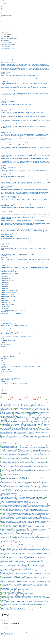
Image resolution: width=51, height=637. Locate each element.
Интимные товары (4, 381)
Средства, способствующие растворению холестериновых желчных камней (32, 69)
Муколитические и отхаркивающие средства (37, 216)
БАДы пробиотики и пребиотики (7, 280)
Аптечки (2, 349)
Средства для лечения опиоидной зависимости (31, 181)
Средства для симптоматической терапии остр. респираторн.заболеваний (17, 217)
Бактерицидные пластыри (34, 366)
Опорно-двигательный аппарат (7, 129)
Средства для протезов (19, 268)
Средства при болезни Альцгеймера (8, 182)
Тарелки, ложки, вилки (10, 322)
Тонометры (3, 346)
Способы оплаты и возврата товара (24, 632)
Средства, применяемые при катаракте (30, 88)
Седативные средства (38, 185)
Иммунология (4, 73)
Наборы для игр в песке (20, 310)
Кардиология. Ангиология (6, 132)
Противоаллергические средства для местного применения (34, 87)
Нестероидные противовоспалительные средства (32, 200)
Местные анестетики (45, 125)
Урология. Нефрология (6, 218)
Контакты (5, 3)
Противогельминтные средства (36, 204)
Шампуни (3, 248)
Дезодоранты (13, 241)
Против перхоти (26, 248)
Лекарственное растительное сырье (17, 142)
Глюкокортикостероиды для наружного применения (23, 120)
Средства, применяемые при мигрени (15, 183)
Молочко (5, 328)
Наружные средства (5, 130)
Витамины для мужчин (20, 93)
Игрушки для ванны (5, 310)
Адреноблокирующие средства (21, 134)
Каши (10, 313)
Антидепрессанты (45, 181)
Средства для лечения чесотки (22, 204)
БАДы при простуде (5, 306)
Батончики (3, 48)
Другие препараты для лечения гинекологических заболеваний (14, 227)
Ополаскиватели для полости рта (31, 268)
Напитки (2, 53)
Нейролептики (4, 183)
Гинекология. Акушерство (6, 225)
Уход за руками (8, 254)
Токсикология (3, 174)
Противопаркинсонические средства (32, 183)
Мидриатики (41, 88)
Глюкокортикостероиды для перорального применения (27, 199)
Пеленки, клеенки (33, 332)
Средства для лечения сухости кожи (42, 120)
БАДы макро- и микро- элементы (8, 274)
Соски (22, 322)
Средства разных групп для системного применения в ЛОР (23, 190)
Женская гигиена (4, 239)
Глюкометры (3, 334)
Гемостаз (3, 105)
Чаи (1, 55)
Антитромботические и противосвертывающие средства (13, 107)
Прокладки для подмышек (28, 254)
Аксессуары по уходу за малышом (8, 330)
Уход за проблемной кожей (15, 262)
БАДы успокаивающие (5, 302)
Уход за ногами (17, 252)
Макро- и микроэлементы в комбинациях (36, 92)
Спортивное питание (5, 46)
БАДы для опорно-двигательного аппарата (10, 292)
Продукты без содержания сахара (8, 44)
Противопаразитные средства (7, 202)
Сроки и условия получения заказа (8, 632)
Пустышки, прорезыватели (6, 316)
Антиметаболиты (22, 154)
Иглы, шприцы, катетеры (31, 376)
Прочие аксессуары (25, 332)
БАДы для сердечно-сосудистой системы (10, 290)
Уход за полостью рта (5, 265)
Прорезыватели (4, 318)
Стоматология (4, 168)
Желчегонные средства (42, 64)
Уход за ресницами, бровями (39, 262)
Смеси (16, 313)
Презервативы (4, 383)
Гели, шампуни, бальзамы (30, 259)
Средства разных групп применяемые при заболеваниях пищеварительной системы (25, 66)
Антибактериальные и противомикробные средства (34, 148)
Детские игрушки (4, 308)
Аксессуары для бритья (6, 243)
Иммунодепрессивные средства (16, 75)
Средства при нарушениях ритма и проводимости (36, 136)
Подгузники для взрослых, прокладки (17, 376)
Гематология (3, 102)
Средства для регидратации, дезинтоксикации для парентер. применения (30, 126)
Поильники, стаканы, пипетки (14, 378)
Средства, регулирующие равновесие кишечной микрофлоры (14, 70)
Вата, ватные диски (17, 238)
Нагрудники (17, 322)
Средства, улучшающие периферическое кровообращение (34, 138)
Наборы (2, 244)
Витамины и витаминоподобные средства (13, 94)
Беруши (2, 386)
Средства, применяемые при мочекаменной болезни (23, 223)
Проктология (3, 165)
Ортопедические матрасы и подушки (27, 353)
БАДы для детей (4, 276)
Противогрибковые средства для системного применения (13, 146)
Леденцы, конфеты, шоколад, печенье (9, 38)
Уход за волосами (4, 246)
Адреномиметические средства (35, 134)
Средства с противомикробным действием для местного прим (20, 171)
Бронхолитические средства (7, 214)
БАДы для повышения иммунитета (8, 304)
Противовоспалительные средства (17, 116)
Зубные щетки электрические (7, 268)
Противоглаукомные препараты (35, 83)
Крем (2, 328)
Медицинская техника (5, 344)
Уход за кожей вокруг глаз (27, 262)
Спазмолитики (12, 101)
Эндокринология (4, 156)
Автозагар (12, 252)
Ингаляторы (3, 342)
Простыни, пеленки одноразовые (8, 356)
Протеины (14, 48)
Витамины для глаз (22, 92)
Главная (2, 611)
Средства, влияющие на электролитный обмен (30, 207)
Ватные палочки (25, 238)
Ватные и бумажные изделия (7, 236)
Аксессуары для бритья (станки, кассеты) (10, 259)
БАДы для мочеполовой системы (8, 300)
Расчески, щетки (41, 332)
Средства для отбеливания (43, 267)
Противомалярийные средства (21, 147)
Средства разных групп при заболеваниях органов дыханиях (14, 216)
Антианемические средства (25, 104)
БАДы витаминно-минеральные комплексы (10, 271)
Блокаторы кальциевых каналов (7, 134)
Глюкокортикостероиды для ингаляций (21, 214)
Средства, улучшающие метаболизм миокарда (11, 138)
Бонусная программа (8, 633)
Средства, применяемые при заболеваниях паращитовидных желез (20, 161)
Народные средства (5, 140)
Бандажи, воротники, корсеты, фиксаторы (10, 353)
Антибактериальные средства (7, 234)
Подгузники (3, 314)
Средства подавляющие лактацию (14, 233)
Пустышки (10, 318)
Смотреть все (3, 442)
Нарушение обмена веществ (7, 205)
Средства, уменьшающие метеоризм (29, 64)
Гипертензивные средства (24, 135)
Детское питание (4, 311)
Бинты (2, 360)
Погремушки (12, 310)
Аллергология (4, 57)
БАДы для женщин (5, 282)
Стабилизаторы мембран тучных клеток (9, 61)
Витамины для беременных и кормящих (9, 92)
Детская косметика (5, 326)
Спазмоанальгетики (5, 101)
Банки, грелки (4, 358)
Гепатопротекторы (5, 64)
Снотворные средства (5, 179)
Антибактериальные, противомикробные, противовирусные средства (16, 144)
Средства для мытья (14, 328)
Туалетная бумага (9, 238)
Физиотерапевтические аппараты (8, 340)
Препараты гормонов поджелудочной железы (26, 162)
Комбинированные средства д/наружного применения (12, 112)
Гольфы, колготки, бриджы (6, 371)
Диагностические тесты (6, 369)
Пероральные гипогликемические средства (10, 163)
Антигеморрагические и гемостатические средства (17, 109)
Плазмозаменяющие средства (7, 126)
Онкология (3, 152)
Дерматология (4, 110)
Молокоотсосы (4, 325)
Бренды (6, 611)
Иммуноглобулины (5, 75)
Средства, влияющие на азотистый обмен (20, 221)
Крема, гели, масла (24, 325)
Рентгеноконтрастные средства (7, 98)
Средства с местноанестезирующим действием (11, 88)
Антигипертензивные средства (11, 135)
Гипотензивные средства (6, 139)
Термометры (3, 338)
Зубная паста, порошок (33, 328)
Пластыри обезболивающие (7, 366)
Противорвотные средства (14, 64)
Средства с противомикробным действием (22, 113)
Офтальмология (4, 81)
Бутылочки (3, 322)
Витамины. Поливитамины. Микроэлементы (10, 90)
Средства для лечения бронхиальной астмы (40, 214)
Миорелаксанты (20, 182)
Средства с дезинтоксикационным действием (15, 176)
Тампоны (7, 241)
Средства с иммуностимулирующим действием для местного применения (21, 191)
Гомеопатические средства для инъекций (27, 78)
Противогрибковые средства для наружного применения (18, 117)
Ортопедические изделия (6, 351)
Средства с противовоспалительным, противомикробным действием (21, 119)
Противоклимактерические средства (36, 227)
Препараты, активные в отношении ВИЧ (14, 148)
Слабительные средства (6, 65)
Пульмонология (4, 212)
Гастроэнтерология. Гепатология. (8, 62)
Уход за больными (5, 374)
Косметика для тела (5, 252)
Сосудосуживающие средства (12, 196)
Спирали (20, 383)
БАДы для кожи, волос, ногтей (7, 294)
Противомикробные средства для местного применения (13, 194)
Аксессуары (14, 318)
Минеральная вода (5, 40)
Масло (8, 328)
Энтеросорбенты (12, 69)
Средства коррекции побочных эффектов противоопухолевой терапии (34, 155)
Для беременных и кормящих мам (8, 323)
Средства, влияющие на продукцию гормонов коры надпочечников (15, 160)
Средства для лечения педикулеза (8, 204)
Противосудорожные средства (7, 186)
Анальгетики (3, 99)
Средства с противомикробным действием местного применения (28, 231)
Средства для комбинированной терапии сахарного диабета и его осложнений (31, 158)
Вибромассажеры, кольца (12, 383)
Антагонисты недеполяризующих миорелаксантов (29, 125)
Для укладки (32, 248)
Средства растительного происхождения (9, 154)
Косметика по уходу (5, 376)
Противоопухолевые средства (12, 155)
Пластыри (3, 364)
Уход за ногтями (15, 254)
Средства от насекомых (36, 252)
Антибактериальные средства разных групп (35, 146)
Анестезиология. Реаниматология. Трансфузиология (12, 123)
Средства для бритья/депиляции (23, 241)
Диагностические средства (6, 96)
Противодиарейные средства (38, 65)
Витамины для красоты (10, 93)
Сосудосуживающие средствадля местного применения (16, 86)
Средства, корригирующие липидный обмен (10, 207)
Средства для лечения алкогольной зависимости (21, 179)
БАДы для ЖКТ (4, 298)
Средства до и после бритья (43, 259)
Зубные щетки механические (30, 267)
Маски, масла (20, 248)
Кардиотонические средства (41, 135)
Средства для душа (43, 241)
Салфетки (3, 238)
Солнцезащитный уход (6, 255)
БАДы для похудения (5, 278)
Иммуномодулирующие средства (30, 75)
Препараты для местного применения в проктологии (12, 167)
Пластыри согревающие (23, 366)
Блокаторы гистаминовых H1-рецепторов (10, 59)
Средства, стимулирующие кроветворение (10, 104)
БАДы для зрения (4, 286)
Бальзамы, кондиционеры (10, 248)
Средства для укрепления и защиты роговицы (11, 83)
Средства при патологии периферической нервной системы (37, 182)
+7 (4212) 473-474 (4, 620)
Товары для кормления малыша (8, 320)
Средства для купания (16, 332)
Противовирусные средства (15, 87)
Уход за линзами (24, 83)
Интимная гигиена (34, 241)
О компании (5, 0)
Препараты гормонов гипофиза (26, 163)
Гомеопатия (3, 76)
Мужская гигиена (4, 257)
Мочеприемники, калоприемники (8, 379)
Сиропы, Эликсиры (5, 142)
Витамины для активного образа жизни (9, 273)
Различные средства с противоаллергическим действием (31, 59)
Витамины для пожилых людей (32, 93)
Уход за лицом (4, 260)
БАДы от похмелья (5, 284)
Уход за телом (4, 251)
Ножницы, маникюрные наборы (10, 333)
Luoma (2, 373)
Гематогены (3, 49)
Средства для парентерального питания (9, 125)
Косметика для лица (5, 262)
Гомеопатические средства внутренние (9, 78)
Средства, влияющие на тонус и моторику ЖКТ (21, 65)
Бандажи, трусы (10, 325)
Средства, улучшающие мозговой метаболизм (11, 150)
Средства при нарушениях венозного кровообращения (13, 136)
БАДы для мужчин (4, 288)
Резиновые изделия (5, 384)
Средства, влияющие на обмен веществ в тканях (28, 208)
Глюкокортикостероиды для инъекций (13, 200)
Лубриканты (25, 383)
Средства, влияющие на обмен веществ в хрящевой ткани (27, 210)
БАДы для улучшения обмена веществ (9, 296)
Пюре (13, 313)
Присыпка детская (23, 328)
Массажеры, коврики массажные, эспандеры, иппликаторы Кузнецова (16, 336)
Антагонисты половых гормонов (43, 162)
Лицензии (5, 2)
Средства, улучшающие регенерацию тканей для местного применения (31, 193)
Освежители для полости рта (7, 267)
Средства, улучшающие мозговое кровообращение (21, 185)
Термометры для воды (5, 332)
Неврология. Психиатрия (6, 177)
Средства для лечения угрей (7, 121)
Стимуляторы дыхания (6, 127)
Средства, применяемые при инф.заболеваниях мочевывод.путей (23, 224)
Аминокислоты (8, 48)
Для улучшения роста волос (42, 248)
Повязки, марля (4, 367)
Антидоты (3, 176)
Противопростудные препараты (7, 199)
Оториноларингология (5, 187)
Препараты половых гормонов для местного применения (18, 230)
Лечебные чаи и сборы (30, 142)
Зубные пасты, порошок (19, 267)
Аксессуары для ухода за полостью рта (14, 270)
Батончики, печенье (5, 313)
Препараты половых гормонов (7, 158)
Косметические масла (26, 252)
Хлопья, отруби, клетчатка (6, 42)
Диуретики (32, 135)
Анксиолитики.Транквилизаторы (13, 181)
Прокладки (3, 241)
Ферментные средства (16, 68)
